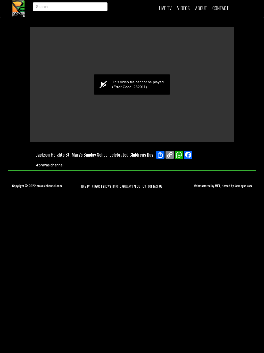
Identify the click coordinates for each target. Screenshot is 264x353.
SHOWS (107, 186)
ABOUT (201, 8)
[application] (132, 84)
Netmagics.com (243, 186)
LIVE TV (165, 8)
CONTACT (220, 8)
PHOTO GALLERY (122, 186)
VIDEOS (183, 8)
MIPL (217, 186)
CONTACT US (155, 186)
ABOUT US (140, 186)
